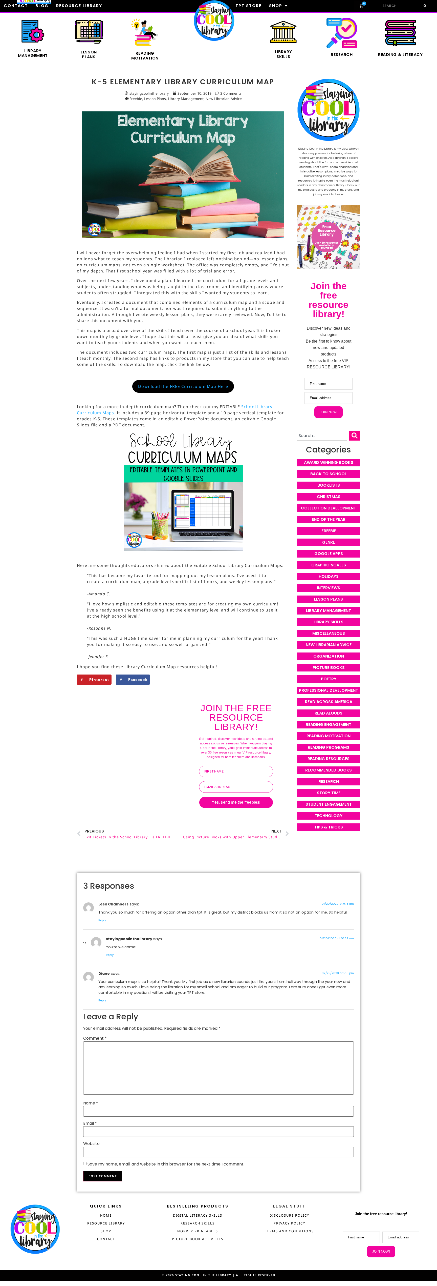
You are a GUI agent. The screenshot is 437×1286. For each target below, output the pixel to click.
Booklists (328, 485)
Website (91, 1144)
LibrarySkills (283, 54)
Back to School (328, 474)
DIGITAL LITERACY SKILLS (197, 1215)
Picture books (329, 667)
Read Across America (328, 702)
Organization (328, 656)
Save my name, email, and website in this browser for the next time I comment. (166, 1164)
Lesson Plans (155, 98)
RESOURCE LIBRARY (106, 1223)
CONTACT (106, 1239)
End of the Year (328, 519)
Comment (95, 1038)
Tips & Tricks (328, 827)
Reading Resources (328, 759)
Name (90, 1103)
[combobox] (322, 436)
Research (342, 54)
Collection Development (328, 508)
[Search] (354, 436)
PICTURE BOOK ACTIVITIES (197, 1239)
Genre (328, 542)
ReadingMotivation (145, 55)
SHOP (106, 1231)
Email (90, 1123)
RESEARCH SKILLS (198, 1223)
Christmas (328, 497)
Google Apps (328, 554)
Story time (328, 793)
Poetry (328, 679)
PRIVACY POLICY (289, 1223)
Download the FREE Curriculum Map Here (183, 386)
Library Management (33, 53)
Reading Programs (328, 747)
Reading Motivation (329, 736)
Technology (328, 816)
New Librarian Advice (224, 98)
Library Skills (328, 622)
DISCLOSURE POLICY (289, 1215)
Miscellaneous (328, 633)
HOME (106, 1215)
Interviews (328, 588)
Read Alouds (328, 713)
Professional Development (328, 690)
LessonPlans (89, 54)
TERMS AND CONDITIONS (289, 1231)
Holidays (329, 576)
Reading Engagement (328, 724)
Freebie (135, 98)
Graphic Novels (328, 565)
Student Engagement (328, 804)
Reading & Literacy (400, 54)
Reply (102, 920)
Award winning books (328, 462)
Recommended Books (328, 770)
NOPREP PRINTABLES (197, 1231)
